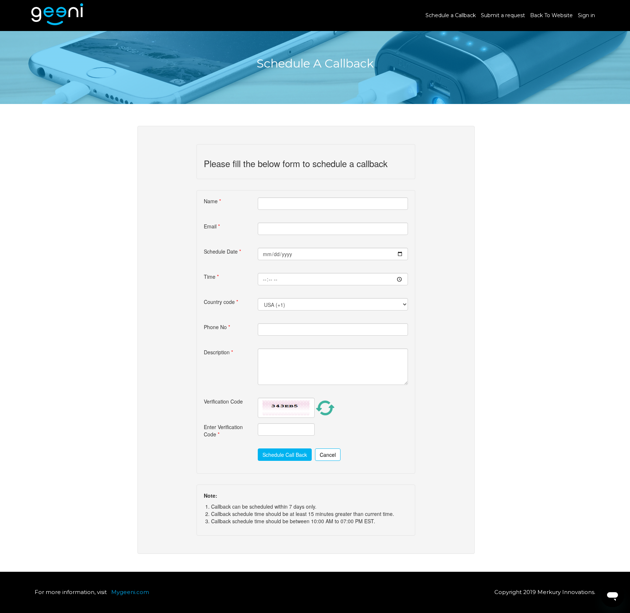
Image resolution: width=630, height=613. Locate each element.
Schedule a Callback (450, 15)
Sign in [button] (586, 15)
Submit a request (503, 15)
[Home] (57, 23)
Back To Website (551, 15)
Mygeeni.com (130, 592)
